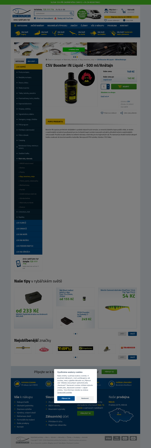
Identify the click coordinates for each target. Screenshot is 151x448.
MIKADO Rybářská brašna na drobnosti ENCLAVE (31, 315)
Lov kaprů (57, 59)
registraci (107, 79)
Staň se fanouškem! (44, 18)
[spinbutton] (104, 86)
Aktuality (61, 437)
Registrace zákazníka (57, 424)
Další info (104, 96)
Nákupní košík (23, 402)
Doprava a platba (24, 409)
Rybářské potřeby (37, 437)
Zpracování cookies (64, 392)
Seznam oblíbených (113, 20)
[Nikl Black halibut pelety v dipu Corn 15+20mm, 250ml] (84, 298)
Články (84, 25)
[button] (132, 334)
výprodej (57, 25)
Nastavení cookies (73, 443)
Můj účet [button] (112, 10)
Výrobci (53, 437)
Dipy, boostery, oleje (87, 59)
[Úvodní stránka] (21, 13)
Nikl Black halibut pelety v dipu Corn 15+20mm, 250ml (66, 293)
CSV (128, 101)
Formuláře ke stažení (26, 419)
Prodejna (112, 25)
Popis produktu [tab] (55, 121)
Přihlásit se (85, 413)
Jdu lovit (24, 33)
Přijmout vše (66, 398)
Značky (74, 25)
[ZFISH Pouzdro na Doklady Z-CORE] (67, 320)
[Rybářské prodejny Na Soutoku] (121, 414)
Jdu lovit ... (32, 61)
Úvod (50, 59)
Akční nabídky (37, 25)
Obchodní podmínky (25, 405)
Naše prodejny (23, 423)
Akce (47, 437)
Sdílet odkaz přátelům (130, 113)
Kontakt (124, 25)
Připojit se (109, 371)
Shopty (50, 443)
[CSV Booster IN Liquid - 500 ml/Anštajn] (71, 88)
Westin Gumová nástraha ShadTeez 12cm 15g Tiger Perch (118, 291)
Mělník (112, 401)
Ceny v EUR (129, 20)
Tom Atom (62, 443)
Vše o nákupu (97, 25)
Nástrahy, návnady (70, 59)
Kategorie (22, 25)
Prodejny (77, 437)
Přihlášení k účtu (55, 421)
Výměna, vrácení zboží (26, 412)
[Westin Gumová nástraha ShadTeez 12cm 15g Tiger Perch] (117, 307)
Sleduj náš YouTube (65, 18)
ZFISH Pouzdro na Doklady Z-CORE (83, 314)
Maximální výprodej (56, 409)
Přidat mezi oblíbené (110, 113)
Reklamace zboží (24, 416)
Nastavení (85, 398)
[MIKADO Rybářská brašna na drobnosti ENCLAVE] (33, 298)
